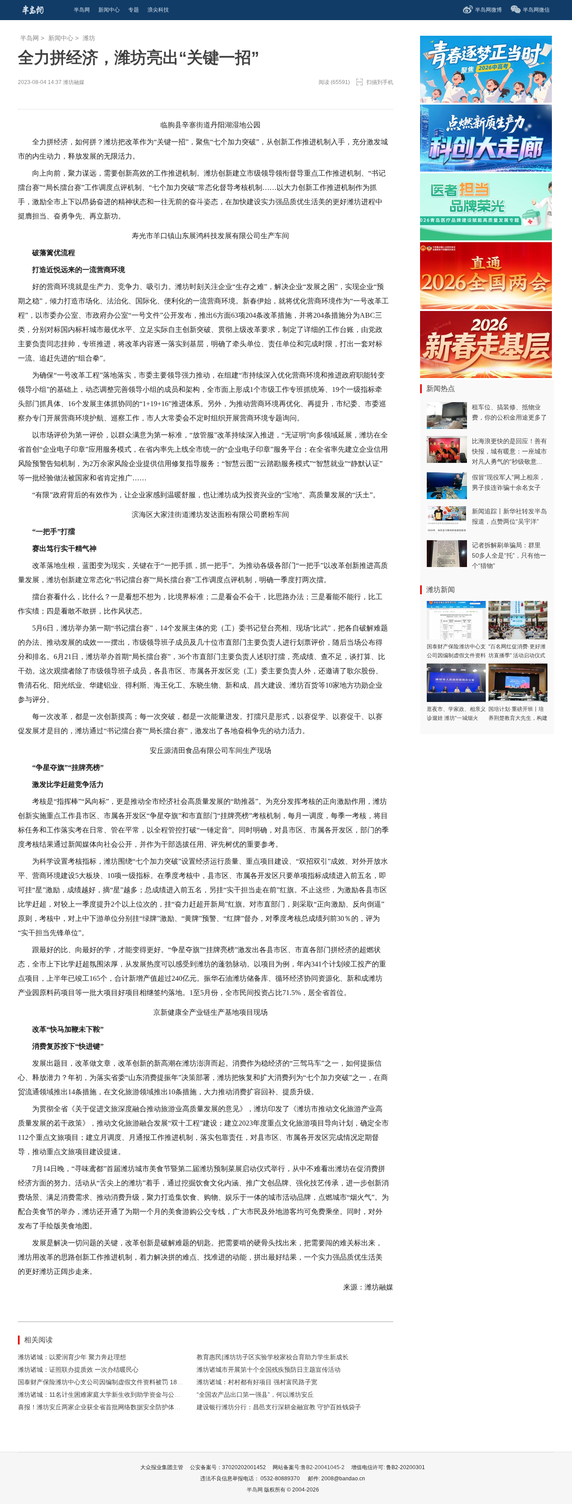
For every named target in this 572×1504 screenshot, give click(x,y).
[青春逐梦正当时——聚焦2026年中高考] (486, 100)
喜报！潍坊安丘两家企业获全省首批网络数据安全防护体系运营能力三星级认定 (127, 1407)
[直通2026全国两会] (486, 307)
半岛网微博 (488, 10)
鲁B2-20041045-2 (323, 1467)
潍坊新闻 (440, 589)
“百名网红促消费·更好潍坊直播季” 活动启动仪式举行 (517, 655)
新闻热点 (440, 388)
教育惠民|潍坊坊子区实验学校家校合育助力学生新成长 (273, 1357)
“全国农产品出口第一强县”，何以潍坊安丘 (255, 1394)
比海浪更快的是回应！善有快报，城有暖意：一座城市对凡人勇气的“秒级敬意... (509, 451)
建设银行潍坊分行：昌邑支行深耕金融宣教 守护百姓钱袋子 (279, 1407)
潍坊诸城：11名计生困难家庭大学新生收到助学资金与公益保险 (105, 1394)
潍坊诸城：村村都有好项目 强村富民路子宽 (257, 1382)
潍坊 (89, 38)
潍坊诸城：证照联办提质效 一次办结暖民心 (78, 1369)
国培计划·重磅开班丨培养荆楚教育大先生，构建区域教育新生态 (517, 718)
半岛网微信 (536, 10)
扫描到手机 (379, 82)
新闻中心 (60, 38)
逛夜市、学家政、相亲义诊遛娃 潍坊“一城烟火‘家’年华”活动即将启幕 (456, 718)
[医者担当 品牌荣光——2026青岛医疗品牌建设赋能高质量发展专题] (486, 238)
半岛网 (29, 38)
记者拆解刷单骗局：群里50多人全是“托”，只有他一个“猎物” (509, 555)
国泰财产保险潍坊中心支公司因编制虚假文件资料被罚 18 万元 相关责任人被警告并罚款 (140, 1382)
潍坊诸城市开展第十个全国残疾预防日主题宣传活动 (269, 1369)
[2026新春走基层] (486, 375)
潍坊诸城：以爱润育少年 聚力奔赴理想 (72, 1357)
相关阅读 (38, 1340)
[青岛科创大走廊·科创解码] (486, 169)
